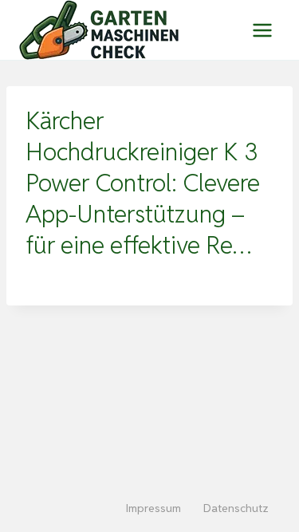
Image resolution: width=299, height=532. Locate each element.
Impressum (153, 508)
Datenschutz (236, 508)
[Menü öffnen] (262, 29)
